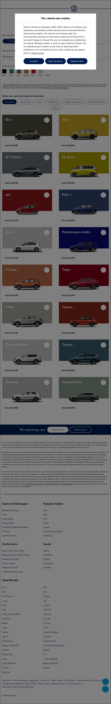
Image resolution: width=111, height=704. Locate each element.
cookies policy (37, 53)
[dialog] (55, 352)
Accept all (34, 61)
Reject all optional (56, 61)
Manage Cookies (77, 61)
